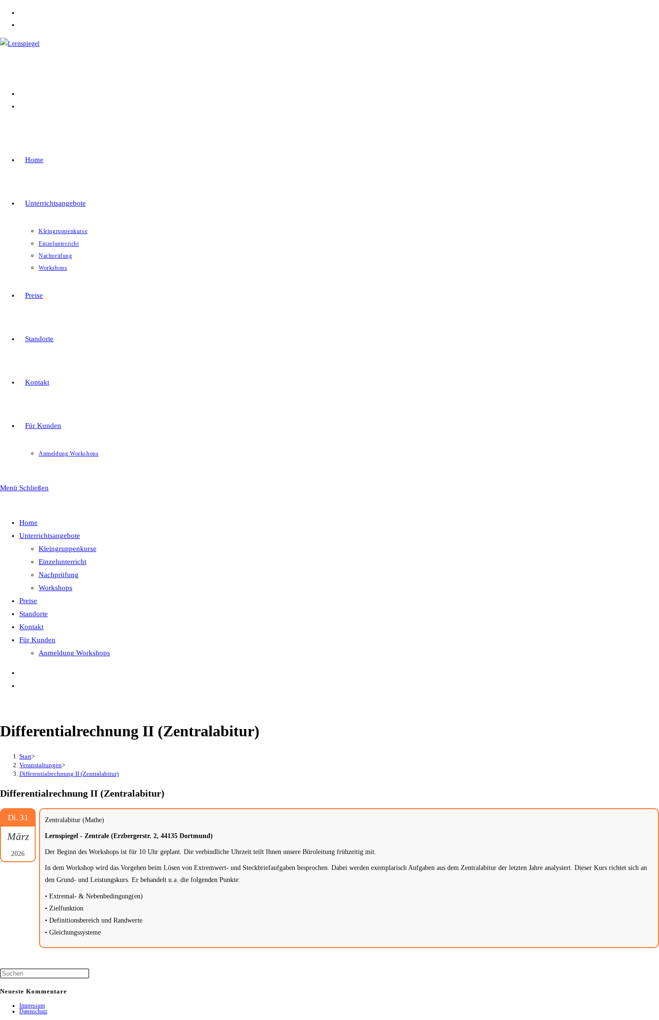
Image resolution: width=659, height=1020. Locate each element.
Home (28, 522)
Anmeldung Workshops (74, 653)
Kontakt (31, 627)
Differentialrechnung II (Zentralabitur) (69, 773)
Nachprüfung (59, 575)
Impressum (32, 1005)
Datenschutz (33, 1011)
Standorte (33, 614)
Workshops (55, 588)
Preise (28, 601)
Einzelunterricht (62, 561)
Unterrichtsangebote (49, 535)
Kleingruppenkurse (67, 548)
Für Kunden (37, 640)
